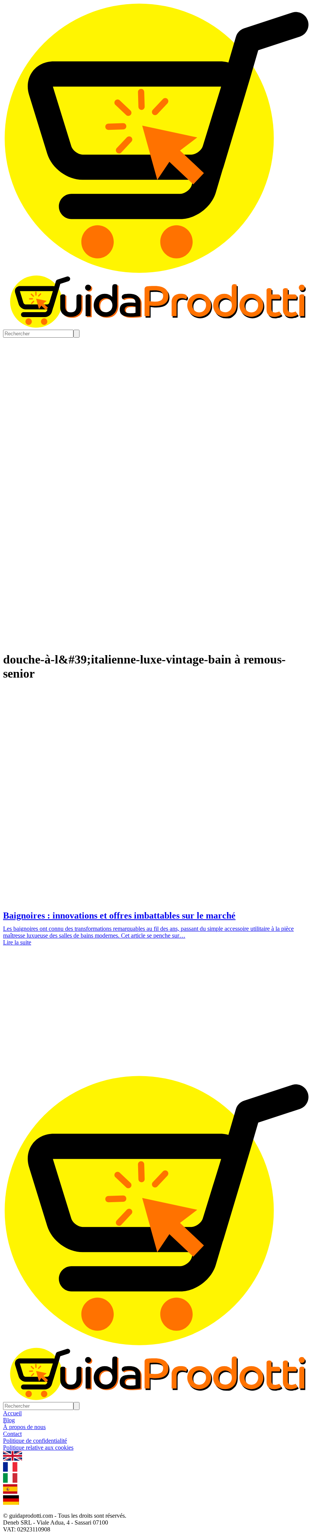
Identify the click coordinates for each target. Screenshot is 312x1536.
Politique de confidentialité (35, 1440)
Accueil (12, 1413)
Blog (9, 1420)
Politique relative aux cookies (38, 1447)
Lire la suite (17, 942)
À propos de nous (24, 1427)
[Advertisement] (156, 1018)
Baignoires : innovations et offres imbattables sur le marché (119, 915)
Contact (12, 1434)
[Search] (76, 334)
